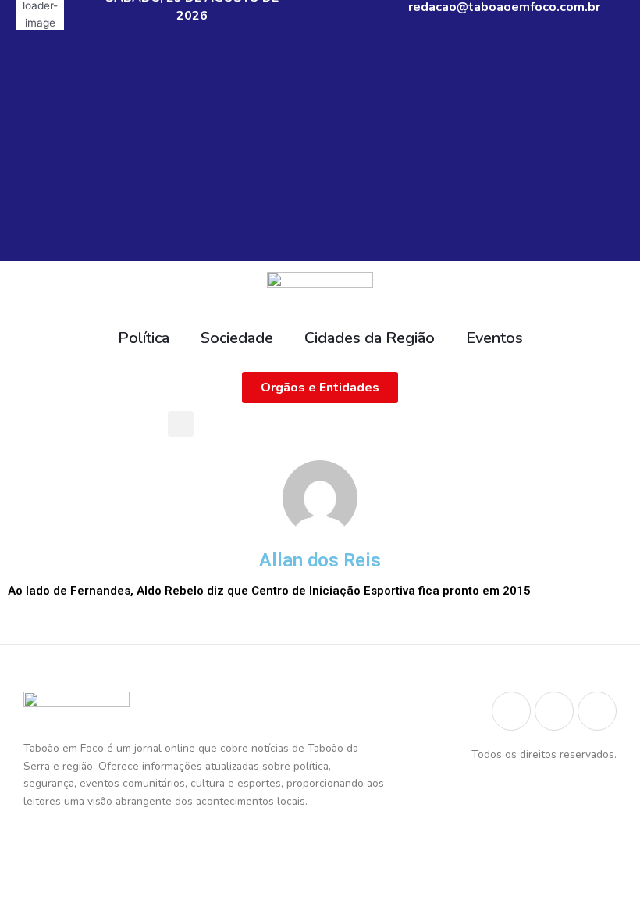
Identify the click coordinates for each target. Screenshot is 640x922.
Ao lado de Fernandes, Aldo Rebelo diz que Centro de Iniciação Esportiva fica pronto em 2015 (269, 591)
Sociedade (237, 337)
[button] (181, 424)
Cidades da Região (369, 337)
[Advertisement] (320, 151)
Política (143, 337)
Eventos (494, 337)
